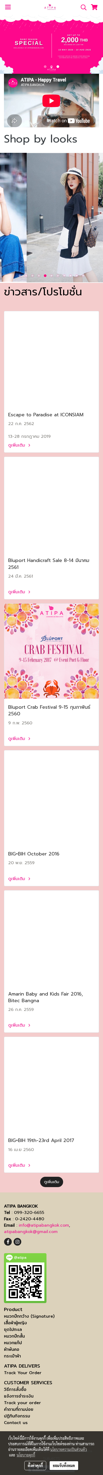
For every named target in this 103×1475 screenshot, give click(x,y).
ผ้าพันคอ (11, 1349)
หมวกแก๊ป (13, 1342)
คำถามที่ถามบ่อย (18, 1409)
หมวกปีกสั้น (14, 1336)
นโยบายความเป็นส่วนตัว (68, 1449)
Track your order (22, 1402)
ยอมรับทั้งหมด (64, 1465)
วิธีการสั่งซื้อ (15, 1389)
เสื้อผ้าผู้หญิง (15, 1323)
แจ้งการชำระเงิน (19, 1396)
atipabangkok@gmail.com (31, 1232)
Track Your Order (22, 1372)
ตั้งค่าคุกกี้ (35, 1465)
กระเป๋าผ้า (12, 1356)
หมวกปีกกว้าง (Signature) (29, 1316)
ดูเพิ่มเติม (17, 445)
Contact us (16, 1422)
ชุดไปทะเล (13, 1329)
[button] (82, 7)
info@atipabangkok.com (44, 1225)
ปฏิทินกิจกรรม (17, 1416)
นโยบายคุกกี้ (26, 1454)
